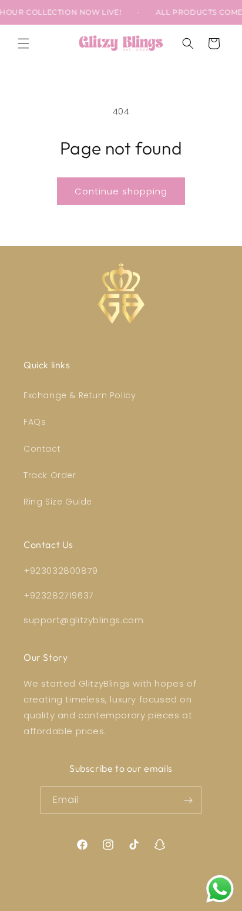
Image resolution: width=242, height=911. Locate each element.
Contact (41, 449)
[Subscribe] (188, 800)
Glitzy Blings (136, 901)
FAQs (34, 422)
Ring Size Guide (57, 501)
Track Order (49, 475)
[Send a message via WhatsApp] (220, 889)
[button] (23, 43)
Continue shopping (121, 191)
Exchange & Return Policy (79, 395)
